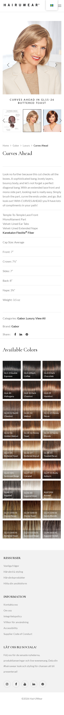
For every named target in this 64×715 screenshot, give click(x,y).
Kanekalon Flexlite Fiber (18, 232)
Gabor (16, 145)
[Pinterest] (27, 334)
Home (6, 145)
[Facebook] (15, 334)
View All (40, 318)
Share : (7, 334)
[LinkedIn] (21, 334)
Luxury (26, 145)
